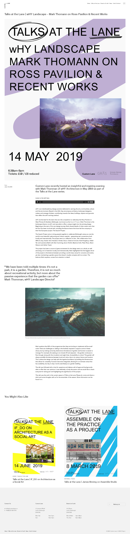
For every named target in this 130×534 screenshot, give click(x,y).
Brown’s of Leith (105, 3)
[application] (65, 202)
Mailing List (116, 504)
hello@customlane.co (12, 508)
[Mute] (88, 202)
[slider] (92, 201)
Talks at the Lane (95, 3)
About (88, 3)
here (41, 379)
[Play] (37, 202)
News (110, 3)
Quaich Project (75, 222)
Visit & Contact (117, 3)
